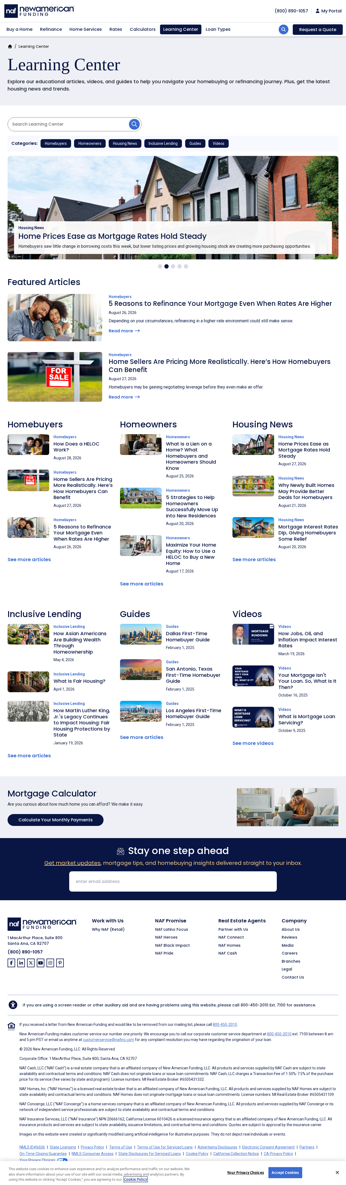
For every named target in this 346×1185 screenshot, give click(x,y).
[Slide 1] (160, 266)
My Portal (331, 11)
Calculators (143, 29)
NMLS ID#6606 (32, 1147)
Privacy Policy (92, 1147)
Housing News (125, 143)
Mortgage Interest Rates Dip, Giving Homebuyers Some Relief (308, 532)
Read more (121, 331)
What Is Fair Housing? (79, 681)
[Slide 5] (186, 266)
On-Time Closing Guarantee (43, 1153)
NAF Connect (231, 937)
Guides (195, 143)
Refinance (51, 29)
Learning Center (180, 29)
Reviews (289, 937)
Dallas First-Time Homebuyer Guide (188, 636)
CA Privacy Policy (278, 1153)
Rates (115, 29)
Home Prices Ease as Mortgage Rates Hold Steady (112, 236)
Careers (290, 953)
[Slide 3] (173, 266)
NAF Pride (164, 953)
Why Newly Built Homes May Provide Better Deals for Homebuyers (306, 491)
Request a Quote (317, 29)
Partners (307, 1147)
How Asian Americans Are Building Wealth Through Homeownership (80, 642)
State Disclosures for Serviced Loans (149, 1153)
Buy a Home (19, 29)
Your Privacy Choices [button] (37, 1160)
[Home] (39, 10)
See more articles (29, 559)
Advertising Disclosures (217, 1147)
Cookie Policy (197, 1153)
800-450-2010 (254, 1005)
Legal (287, 969)
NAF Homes (229, 945)
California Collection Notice (236, 1153)
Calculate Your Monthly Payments (55, 820)
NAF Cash (227, 953)
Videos (218, 143)
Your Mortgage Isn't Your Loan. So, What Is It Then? (307, 681)
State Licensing (63, 1147)
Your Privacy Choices (245, 1172)
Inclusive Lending (163, 143)
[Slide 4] (179, 266)
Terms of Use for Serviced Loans (165, 1147)
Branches (291, 961)
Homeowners (89, 143)
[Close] (337, 1172)
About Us (291, 929)
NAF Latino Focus (171, 929)
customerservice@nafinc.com (108, 1039)
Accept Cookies (285, 1172)
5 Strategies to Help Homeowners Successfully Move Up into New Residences (192, 506)
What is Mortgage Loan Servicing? (306, 719)
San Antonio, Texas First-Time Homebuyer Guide (193, 674)
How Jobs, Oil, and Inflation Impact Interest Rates (307, 639)
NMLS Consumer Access (93, 1153)
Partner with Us (233, 929)
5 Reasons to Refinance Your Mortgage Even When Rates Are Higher (220, 303)
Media (288, 945)
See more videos (253, 743)
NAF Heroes (166, 937)
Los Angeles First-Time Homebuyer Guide (193, 713)
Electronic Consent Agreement (268, 1147)
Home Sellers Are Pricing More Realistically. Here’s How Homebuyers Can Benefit (220, 365)
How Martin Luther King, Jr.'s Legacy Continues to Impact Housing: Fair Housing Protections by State (82, 722)
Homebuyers (56, 143)
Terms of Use (120, 1147)
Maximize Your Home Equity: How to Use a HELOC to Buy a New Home (191, 554)
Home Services (85, 29)
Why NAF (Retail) (108, 929)
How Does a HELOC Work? (76, 446)
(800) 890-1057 (25, 952)
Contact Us (293, 977)
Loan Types (218, 29)
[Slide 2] (166, 266)
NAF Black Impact (172, 945)
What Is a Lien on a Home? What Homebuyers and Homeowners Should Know (191, 455)
